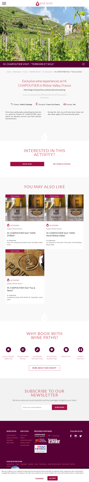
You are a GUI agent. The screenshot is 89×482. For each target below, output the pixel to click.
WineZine (10, 440)
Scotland (65, 464)
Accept (52, 478)
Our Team (23, 435)
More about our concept (44, 368)
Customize (39, 478)
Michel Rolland (26, 440)
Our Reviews (24, 445)
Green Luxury (25, 442)
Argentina (10, 464)
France (31, 464)
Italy (36, 464)
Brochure (10, 442)
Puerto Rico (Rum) (54, 464)
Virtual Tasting (12, 438)
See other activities (62, 164)
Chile (17, 464)
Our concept (11, 435)
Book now (27, 164)
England (24, 464)
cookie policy (79, 473)
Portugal (43, 464)
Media (22, 438)
